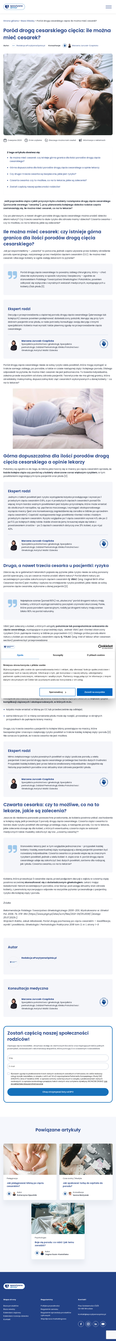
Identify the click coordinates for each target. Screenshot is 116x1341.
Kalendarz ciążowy (12, 1312)
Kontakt (6, 1319)
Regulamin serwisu (49, 1309)
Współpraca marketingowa (53, 1318)
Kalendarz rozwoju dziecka (15, 1316)
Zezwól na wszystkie (94, 692)
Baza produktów (11, 1305)
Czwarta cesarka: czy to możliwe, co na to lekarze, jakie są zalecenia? (48, 180)
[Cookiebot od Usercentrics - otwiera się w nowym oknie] (100, 647)
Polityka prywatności (50, 1305)
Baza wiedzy (9, 1309)
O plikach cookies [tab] (96, 655)
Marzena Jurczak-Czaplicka (85, 45)
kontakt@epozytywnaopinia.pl (92, 1314)
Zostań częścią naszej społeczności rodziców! (35, 186)
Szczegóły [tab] (58, 655)
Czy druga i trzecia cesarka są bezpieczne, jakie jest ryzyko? (43, 174)
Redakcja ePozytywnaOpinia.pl (31, 45)
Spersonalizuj (56, 692)
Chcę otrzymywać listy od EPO (58, 1091)
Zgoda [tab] (20, 655)
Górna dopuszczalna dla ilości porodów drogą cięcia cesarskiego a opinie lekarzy (54, 167)
